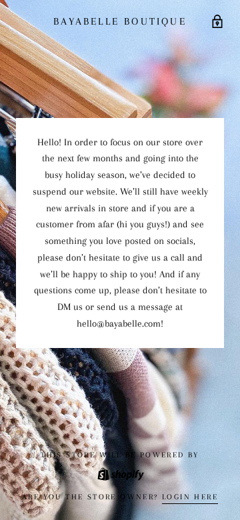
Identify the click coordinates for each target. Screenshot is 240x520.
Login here (190, 497)
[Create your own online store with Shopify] (120, 473)
